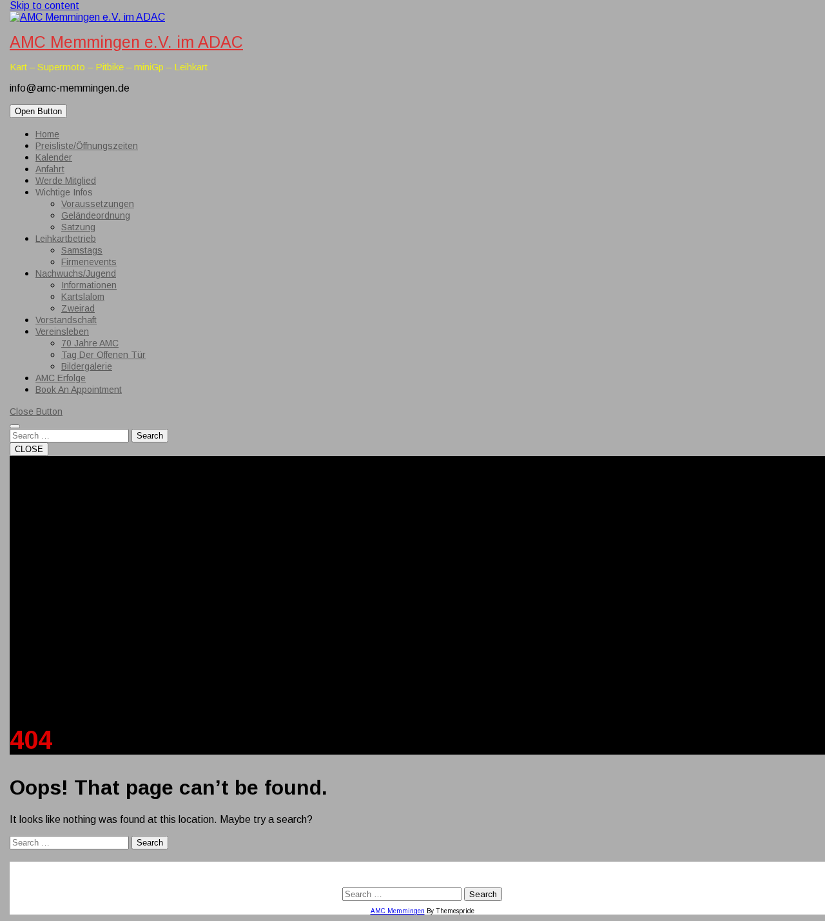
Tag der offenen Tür (103, 355)
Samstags (81, 250)
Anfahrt (49, 169)
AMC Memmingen (398, 911)
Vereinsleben (62, 331)
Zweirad (78, 308)
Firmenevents (89, 262)
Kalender (53, 157)
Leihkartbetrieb (65, 238)
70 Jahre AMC (90, 343)
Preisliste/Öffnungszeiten (86, 146)
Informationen (89, 285)
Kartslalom (82, 297)
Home (47, 134)
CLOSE (29, 449)
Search (150, 436)
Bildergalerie (86, 366)
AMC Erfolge (60, 378)
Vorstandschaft (66, 320)
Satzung (78, 227)
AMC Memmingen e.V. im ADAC (126, 42)
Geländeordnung (95, 215)
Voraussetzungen (97, 204)
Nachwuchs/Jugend (75, 273)
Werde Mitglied (65, 180)
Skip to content (44, 5)
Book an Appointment (78, 389)
